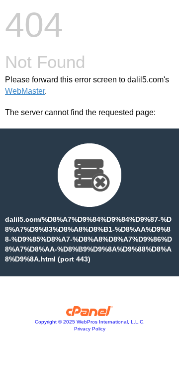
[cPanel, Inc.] (89, 314)
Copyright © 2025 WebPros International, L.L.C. (90, 321)
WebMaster (25, 91)
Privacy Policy (89, 328)
